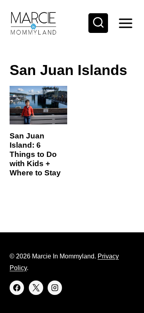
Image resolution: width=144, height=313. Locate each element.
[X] (36, 287)
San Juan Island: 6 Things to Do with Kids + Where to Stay (35, 154)
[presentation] (38, 105)
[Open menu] (125, 23)
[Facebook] (17, 287)
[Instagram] (55, 287)
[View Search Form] (98, 23)
